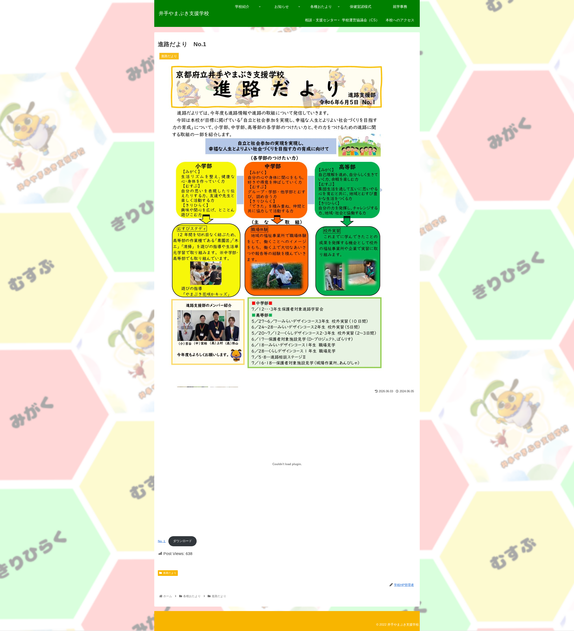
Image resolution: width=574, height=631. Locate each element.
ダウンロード (182, 541)
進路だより (169, 573)
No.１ (162, 541)
